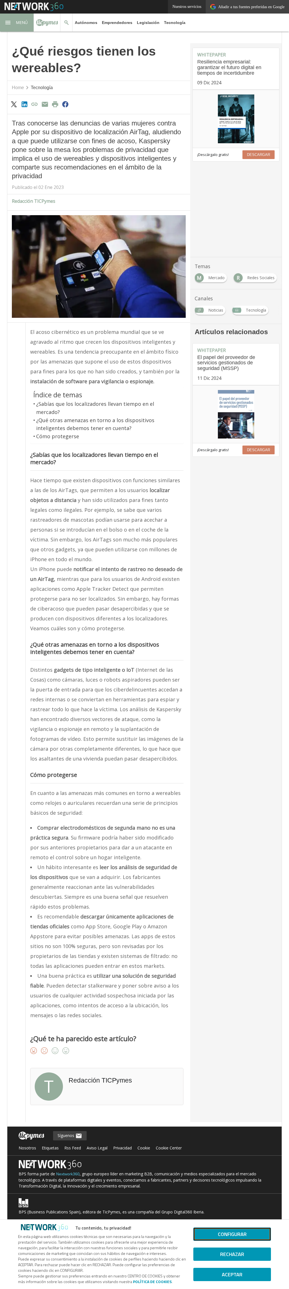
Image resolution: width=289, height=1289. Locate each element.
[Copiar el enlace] (34, 104)
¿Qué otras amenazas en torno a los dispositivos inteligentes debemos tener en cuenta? (95, 424)
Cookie (143, 1148)
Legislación (148, 22)
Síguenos (66, 1135)
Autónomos (86, 22)
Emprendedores (117, 22)
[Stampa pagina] (55, 104)
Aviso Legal (97, 1148)
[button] (17, 23)
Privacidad (122, 1148)
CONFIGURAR (232, 1234)
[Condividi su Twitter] (14, 104)
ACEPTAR (232, 1274)
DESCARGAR (258, 155)
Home (18, 87)
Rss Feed (72, 1148)
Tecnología (174, 22)
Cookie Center (169, 1148)
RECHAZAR (232, 1254)
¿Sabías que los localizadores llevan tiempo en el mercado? (95, 407)
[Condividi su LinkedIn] (24, 104)
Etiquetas (50, 1148)
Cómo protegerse (57, 436)
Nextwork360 (68, 1174)
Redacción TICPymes (33, 201)
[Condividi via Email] (44, 104)
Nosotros (27, 1148)
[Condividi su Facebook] (65, 104)
